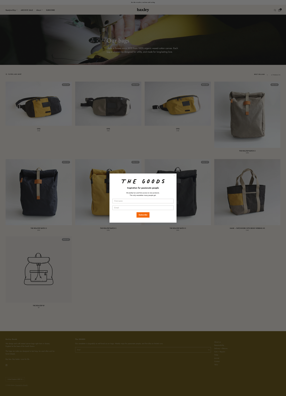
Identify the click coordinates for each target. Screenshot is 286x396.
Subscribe (143, 215)
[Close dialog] (174, 176)
